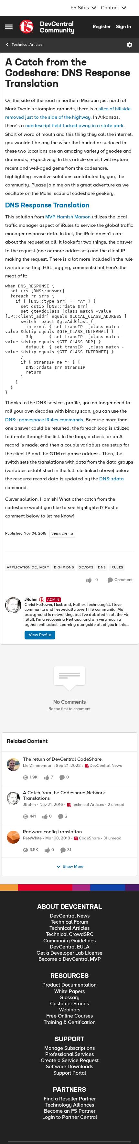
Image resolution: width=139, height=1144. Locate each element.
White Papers (69, 1013)
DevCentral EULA (70, 968)
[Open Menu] (129, 44)
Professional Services (69, 1076)
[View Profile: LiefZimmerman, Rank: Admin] (13, 764)
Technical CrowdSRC (69, 956)
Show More (73, 888)
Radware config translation (52, 846)
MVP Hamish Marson (68, 217)
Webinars (69, 1031)
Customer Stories (69, 1025)
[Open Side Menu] (9, 27)
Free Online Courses (69, 1037)
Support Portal (69, 1094)
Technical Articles (27, 44)
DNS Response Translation (47, 206)
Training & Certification (70, 1044)
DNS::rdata (111, 479)
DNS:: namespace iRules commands (44, 420)
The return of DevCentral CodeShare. (63, 759)
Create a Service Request (70, 1082)
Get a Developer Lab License (69, 974)
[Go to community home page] (46, 27)
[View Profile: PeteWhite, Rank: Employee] (13, 851)
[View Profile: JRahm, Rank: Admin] (13, 605)
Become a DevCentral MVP (69, 981)
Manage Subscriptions (69, 1070)
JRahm (31, 599)
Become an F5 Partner (69, 1132)
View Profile (40, 634)
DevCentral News (70, 937)
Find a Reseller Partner (70, 1120)
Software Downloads (69, 1088)
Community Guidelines (69, 962)
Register (102, 26)
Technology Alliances (69, 1126)
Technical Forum (69, 943)
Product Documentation (69, 1006)
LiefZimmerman (37, 765)
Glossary (69, 1019)
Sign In (123, 26)
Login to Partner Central (69, 1139)
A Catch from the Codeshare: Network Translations (64, 802)
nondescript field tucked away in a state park (74, 125)
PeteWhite (32, 852)
